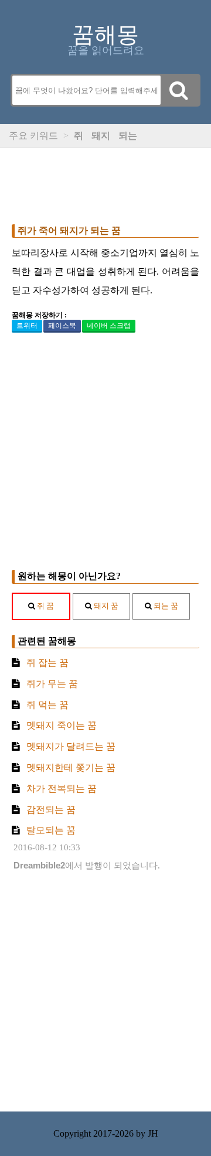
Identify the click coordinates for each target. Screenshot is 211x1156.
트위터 (27, 326)
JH (153, 1133)
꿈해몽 (105, 34)
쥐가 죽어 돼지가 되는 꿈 (69, 230)
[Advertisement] (105, 183)
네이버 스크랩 (109, 326)
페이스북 (62, 326)
